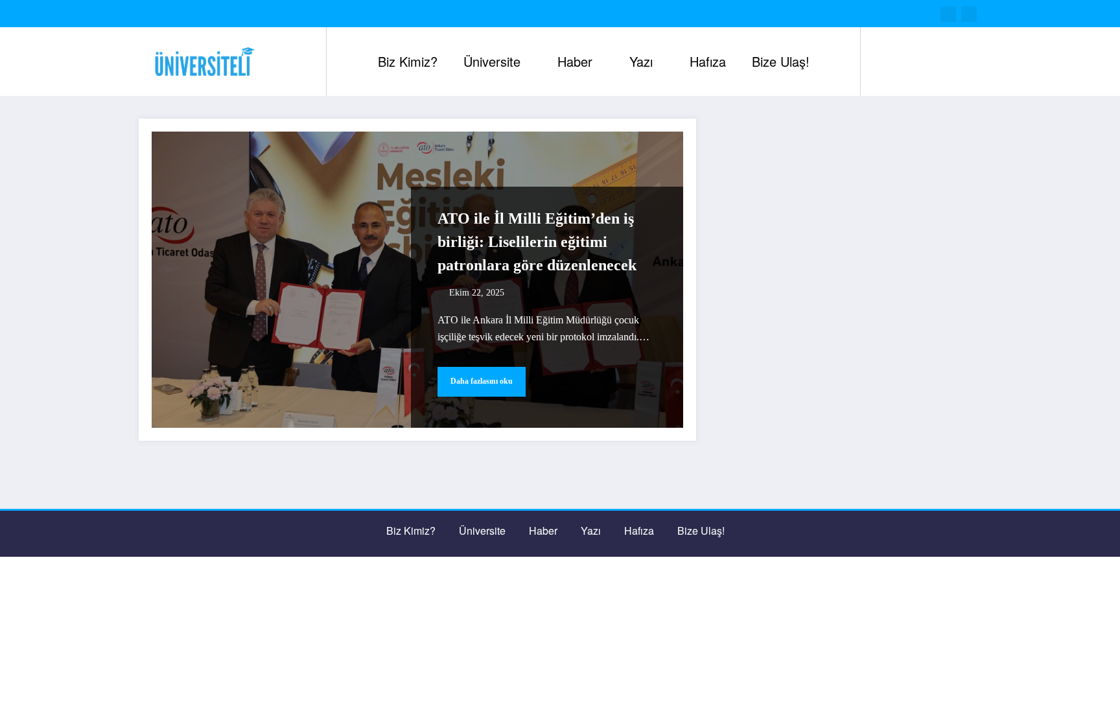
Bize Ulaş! (781, 61)
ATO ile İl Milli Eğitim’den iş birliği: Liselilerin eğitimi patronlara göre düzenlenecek (537, 242)
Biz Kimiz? (408, 61)
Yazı (641, 61)
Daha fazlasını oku (481, 381)
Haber (574, 61)
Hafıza (708, 61)
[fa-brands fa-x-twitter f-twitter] (948, 14)
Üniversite (491, 61)
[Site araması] (883, 61)
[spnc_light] (907, 61)
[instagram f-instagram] (969, 14)
